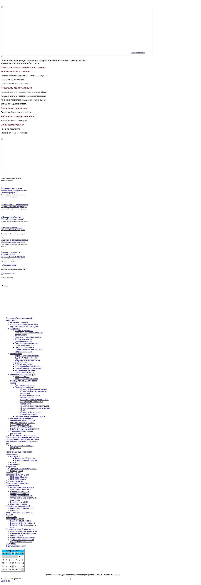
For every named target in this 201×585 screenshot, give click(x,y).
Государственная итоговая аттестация (22, 439)
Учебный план (21, 362)
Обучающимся (16, 535)
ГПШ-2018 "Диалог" (18, 479)
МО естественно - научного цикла (34, 400)
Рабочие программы (24, 364)
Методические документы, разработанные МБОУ (26, 371)
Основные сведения (19, 322)
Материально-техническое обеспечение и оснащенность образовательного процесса (23, 420)
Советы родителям (18, 504)
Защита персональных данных (19, 512)
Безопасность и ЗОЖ (19, 502)
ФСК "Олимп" (11, 517)
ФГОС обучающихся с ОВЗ (26, 379)
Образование (16, 354)
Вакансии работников (15, 519)
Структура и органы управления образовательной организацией (24, 325)
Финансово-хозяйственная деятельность (21, 432)
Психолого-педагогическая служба (30, 416)
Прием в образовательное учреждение (22, 437)
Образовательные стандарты (23, 375)
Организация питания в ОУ (22, 508)
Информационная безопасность (20, 529)
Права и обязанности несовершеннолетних (19, 493)
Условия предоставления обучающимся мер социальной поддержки (23, 498)
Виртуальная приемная (16, 546)
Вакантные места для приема (23, 435)
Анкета (13, 462)
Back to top (5, 581)
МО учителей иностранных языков (34, 406)
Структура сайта (138, 53)
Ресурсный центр (13, 473)
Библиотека (11, 544)
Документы (15, 329)
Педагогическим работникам (22, 538)
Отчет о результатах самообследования (23, 340)
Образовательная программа (27, 360)
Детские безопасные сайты (22, 540)
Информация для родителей (18, 506)
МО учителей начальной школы (33, 389)
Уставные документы (24, 331)
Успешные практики (14, 481)
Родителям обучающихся (21, 542)
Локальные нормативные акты (28, 337)
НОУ (12, 450)
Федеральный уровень (25, 458)
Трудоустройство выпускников (23, 469)
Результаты (15, 464)
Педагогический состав (25, 387)
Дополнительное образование (28, 368)
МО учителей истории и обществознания (30, 396)
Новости (14, 510)
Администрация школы (25, 385)
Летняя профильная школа (17, 475)
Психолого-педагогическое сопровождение (17, 484)
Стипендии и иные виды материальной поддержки (21, 426)
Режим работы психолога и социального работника (22, 488)
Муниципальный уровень (26, 460)
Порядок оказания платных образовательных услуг (27, 344)
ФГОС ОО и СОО (22, 377)
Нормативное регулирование (23, 533)
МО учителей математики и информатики (31, 403)
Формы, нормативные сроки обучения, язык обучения (27, 357)
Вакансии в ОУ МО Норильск (22, 523)
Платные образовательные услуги (25, 429)
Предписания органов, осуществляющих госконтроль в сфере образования (29, 349)
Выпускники (11, 467)
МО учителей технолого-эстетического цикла (30, 413)
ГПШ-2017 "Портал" (18, 477)
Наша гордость (16, 471)
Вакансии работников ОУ (21, 521)
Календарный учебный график (28, 366)
